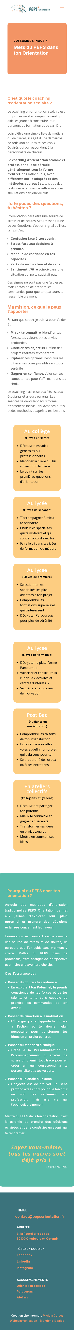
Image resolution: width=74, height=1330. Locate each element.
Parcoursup (25, 1291)
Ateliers (22, 1297)
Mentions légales (52, 1320)
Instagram (25, 1268)
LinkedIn (23, 1261)
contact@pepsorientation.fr (39, 1216)
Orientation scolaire (31, 1285)
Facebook (24, 1255)
